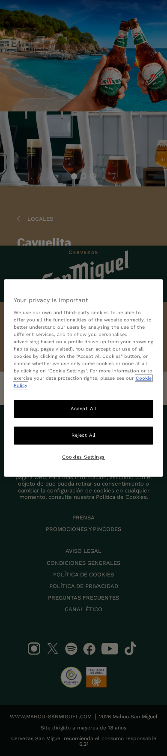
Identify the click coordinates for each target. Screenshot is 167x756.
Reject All (83, 435)
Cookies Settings (83, 457)
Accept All (83, 409)
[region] (83, 378)
